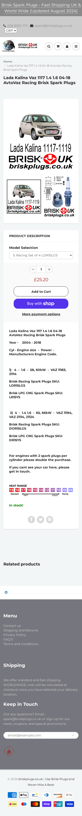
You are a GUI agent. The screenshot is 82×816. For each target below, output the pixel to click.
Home (7, 61)
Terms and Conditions (20, 644)
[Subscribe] (72, 735)
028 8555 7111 (17, 26)
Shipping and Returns (20, 630)
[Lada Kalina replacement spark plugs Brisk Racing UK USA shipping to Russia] (41, 137)
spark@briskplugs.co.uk (53, 26)
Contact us (12, 626)
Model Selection (23, 247)
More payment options (41, 314)
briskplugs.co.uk (30, 779)
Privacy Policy (14, 635)
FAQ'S (8, 639)
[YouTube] (8, 751)
